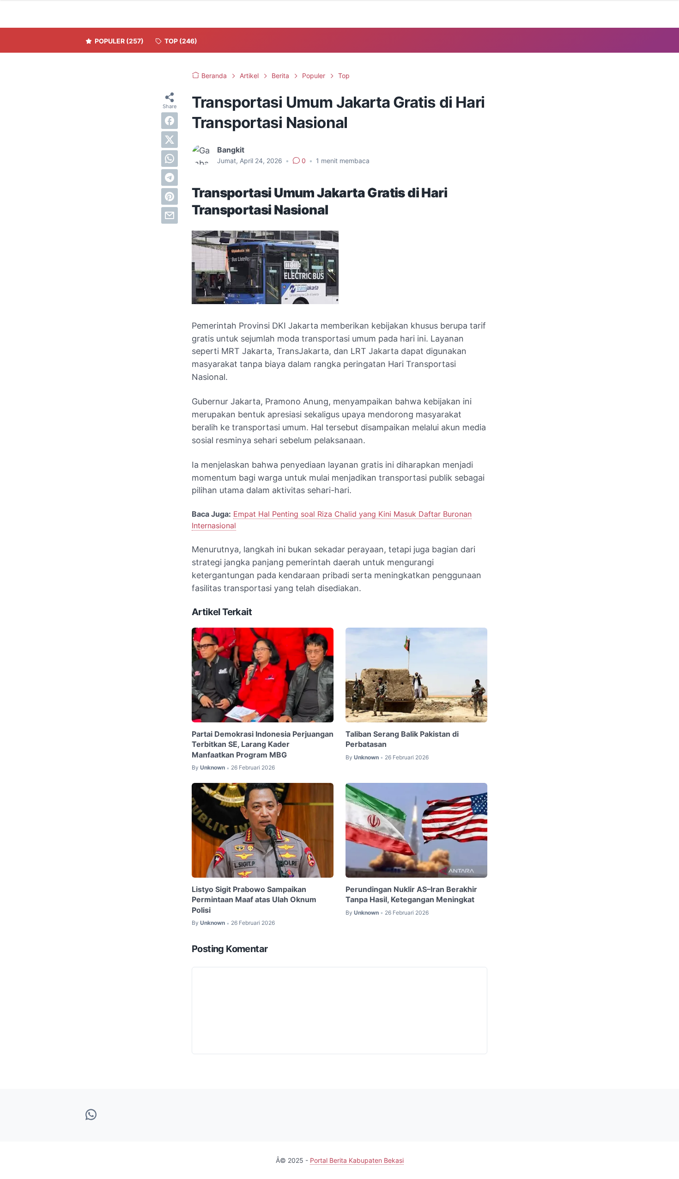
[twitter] (169, 139)
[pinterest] (169, 196)
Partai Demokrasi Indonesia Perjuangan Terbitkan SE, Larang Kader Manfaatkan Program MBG (262, 744)
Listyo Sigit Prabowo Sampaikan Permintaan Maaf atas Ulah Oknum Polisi (254, 900)
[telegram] (169, 177)
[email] (169, 215)
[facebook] (169, 120)
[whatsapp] (169, 158)
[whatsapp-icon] (91, 1115)
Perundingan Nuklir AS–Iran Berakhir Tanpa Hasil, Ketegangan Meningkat (411, 894)
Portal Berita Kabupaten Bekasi (357, 1160)
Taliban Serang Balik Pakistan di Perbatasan (402, 739)
